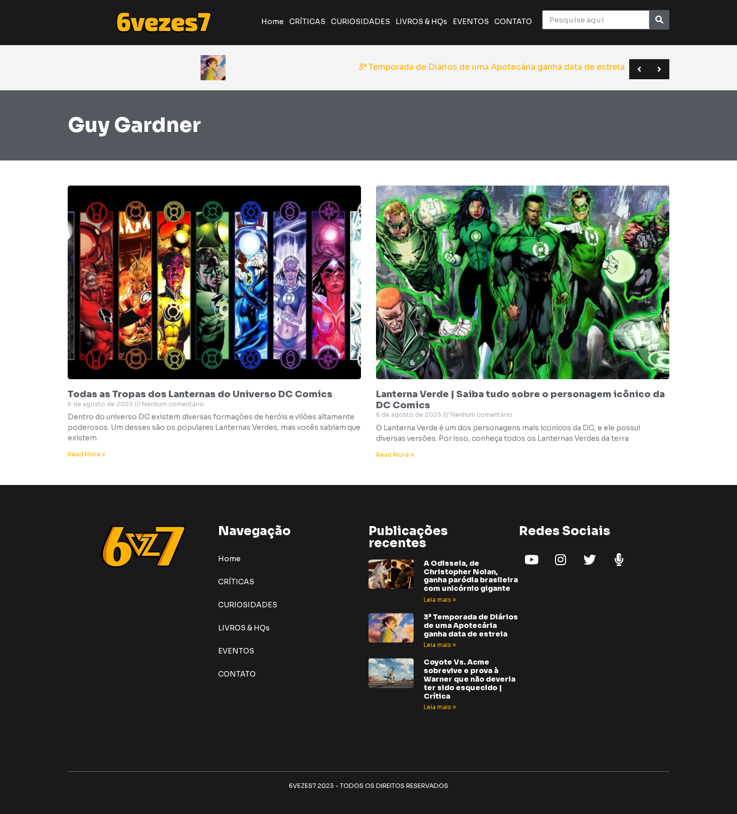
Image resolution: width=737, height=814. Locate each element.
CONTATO (513, 21)
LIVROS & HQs (421, 21)
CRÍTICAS (307, 21)
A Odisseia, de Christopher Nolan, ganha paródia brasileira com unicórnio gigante (471, 576)
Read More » (86, 454)
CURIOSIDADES (360, 21)
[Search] (659, 20)
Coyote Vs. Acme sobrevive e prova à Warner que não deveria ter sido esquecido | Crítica (469, 679)
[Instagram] (560, 559)
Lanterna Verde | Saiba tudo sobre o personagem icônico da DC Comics (520, 400)
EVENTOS (471, 21)
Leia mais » (440, 599)
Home (272, 21)
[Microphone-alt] (618, 559)
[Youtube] (531, 559)
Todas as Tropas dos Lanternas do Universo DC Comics (200, 394)
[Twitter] (589, 559)
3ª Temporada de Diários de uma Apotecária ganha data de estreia (471, 625)
